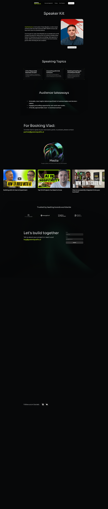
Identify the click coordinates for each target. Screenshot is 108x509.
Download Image (72, 47)
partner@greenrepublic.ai (34, 132)
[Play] (19, 178)
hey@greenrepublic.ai (32, 240)
